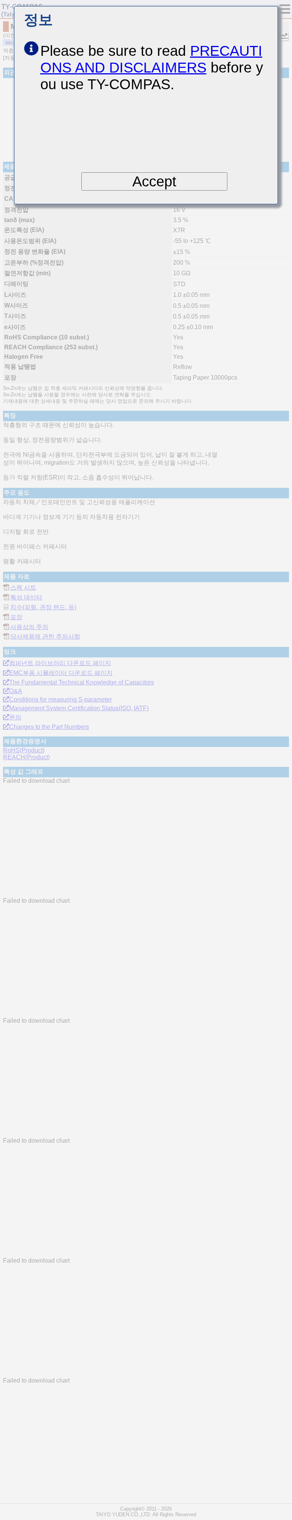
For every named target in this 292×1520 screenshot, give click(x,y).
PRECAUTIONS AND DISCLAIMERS (151, 59)
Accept (154, 181)
